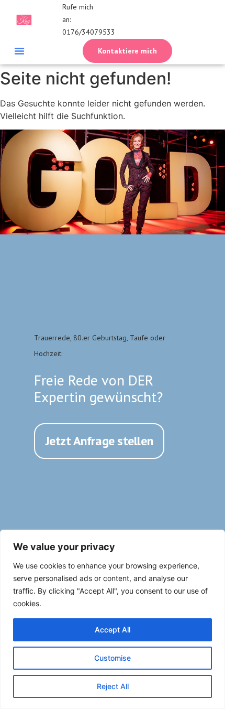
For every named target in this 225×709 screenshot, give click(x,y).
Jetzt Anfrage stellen (99, 441)
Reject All (113, 686)
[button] (19, 51)
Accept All (112, 629)
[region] (112, 619)
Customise (112, 657)
